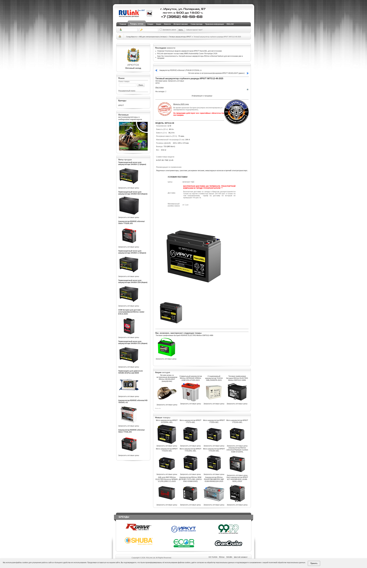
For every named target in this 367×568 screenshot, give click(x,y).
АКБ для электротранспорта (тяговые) (153, 37)
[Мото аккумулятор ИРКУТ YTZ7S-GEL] (190, 444)
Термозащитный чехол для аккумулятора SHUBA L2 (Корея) (132, 163)
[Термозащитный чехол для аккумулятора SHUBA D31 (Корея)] (129, 365)
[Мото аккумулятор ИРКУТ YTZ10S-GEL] (167, 473)
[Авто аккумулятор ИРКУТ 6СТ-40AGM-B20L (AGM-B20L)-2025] (237, 503)
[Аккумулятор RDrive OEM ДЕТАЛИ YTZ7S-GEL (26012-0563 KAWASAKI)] (190, 503)
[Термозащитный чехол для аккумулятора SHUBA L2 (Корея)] (129, 186)
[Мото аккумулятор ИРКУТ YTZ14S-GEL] (237, 444)
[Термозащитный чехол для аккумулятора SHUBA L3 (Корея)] (129, 275)
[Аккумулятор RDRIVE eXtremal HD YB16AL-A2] (129, 424)
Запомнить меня (169, 30)
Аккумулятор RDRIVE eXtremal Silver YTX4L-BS (131, 431)
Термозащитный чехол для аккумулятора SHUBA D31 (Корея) (132, 342)
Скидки (150, 24)
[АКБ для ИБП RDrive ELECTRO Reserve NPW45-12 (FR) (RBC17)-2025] (167, 503)
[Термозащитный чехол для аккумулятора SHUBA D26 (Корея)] (129, 304)
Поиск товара (123, 81)
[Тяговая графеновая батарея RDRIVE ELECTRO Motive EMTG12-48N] (166, 357)
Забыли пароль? (192, 30)
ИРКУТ (121, 105)
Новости (167, 24)
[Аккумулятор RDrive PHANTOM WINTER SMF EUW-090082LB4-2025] (214, 503)
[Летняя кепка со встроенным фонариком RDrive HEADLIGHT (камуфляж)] (167, 403)
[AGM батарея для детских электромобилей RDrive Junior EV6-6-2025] (129, 336)
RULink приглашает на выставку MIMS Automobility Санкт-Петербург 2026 (187, 54)
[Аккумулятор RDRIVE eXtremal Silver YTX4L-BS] (129, 454)
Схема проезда (196, 24)
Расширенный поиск (126, 91)
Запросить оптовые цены (128, 188)
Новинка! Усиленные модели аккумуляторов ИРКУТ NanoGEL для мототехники (189, 51)
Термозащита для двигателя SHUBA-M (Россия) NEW (130, 372)
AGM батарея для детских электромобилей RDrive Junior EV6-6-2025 (131, 312)
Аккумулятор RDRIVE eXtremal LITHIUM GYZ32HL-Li (180, 70)
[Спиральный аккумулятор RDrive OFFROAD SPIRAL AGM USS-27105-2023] (190, 402)
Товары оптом (136, 24)
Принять (314, 563)
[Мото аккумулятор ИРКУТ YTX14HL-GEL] (190, 473)
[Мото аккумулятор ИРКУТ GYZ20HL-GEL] (167, 444)
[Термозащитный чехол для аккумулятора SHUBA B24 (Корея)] (129, 216)
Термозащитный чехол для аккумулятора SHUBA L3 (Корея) (132, 252)
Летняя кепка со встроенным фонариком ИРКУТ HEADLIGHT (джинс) (216, 73)
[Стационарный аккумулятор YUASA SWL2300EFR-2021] (214, 402)
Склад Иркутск (131, 37)
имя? (200, 30)
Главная (123, 24)
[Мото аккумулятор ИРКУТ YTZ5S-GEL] (214, 444)
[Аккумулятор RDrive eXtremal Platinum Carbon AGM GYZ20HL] (237, 474)
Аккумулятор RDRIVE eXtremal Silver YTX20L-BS (131, 222)
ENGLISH (230, 24)
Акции (158, 24)
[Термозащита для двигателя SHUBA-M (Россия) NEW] (129, 395)
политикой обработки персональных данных (287, 563)
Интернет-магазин (181, 24)
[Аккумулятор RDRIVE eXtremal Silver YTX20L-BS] (129, 245)
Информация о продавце (202, 96)
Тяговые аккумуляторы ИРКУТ (180, 37)
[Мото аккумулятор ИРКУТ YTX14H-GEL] (214, 473)
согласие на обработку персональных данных (215, 563)
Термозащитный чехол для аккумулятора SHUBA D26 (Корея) (132, 281)
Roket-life (158, 408)
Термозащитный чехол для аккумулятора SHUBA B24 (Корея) (132, 193)
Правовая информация (214, 24)
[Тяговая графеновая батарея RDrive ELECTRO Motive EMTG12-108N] (237, 402)
